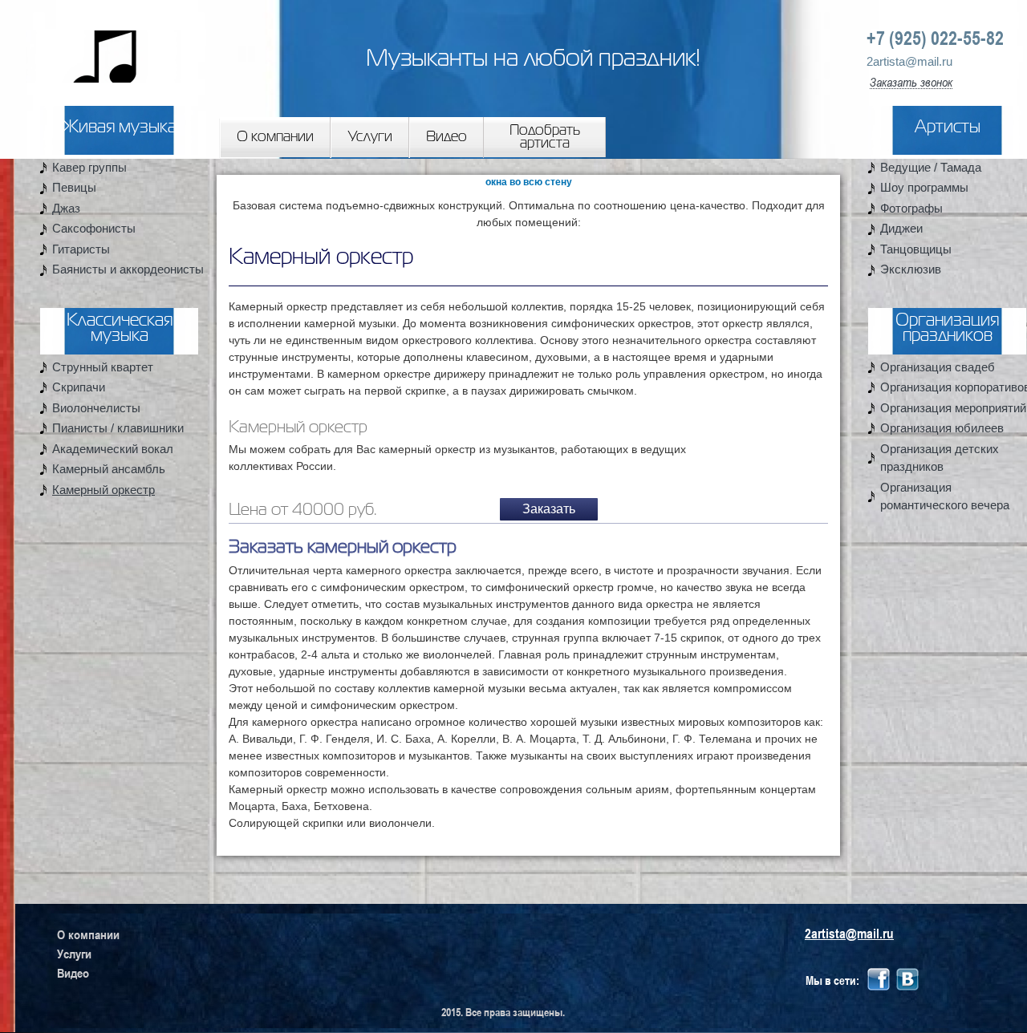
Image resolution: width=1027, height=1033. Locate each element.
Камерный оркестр (103, 489)
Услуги (370, 137)
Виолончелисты (96, 408)
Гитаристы (81, 249)
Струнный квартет (102, 367)
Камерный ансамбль (108, 469)
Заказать (548, 509)
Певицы (74, 187)
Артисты (947, 128)
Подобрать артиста (544, 137)
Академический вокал (112, 449)
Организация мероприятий (953, 408)
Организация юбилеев (942, 428)
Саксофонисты (94, 228)
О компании (275, 137)
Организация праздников (947, 329)
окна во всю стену (528, 182)
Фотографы (911, 208)
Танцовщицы (916, 249)
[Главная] (90, 43)
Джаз (66, 208)
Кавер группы (89, 167)
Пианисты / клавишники (118, 428)
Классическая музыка (120, 329)
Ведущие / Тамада (930, 167)
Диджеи (901, 228)
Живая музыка (119, 128)
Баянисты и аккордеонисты (128, 269)
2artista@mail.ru (909, 61)
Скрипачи (78, 387)
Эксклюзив (910, 269)
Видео (446, 137)
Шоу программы (924, 187)
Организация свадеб (937, 367)
